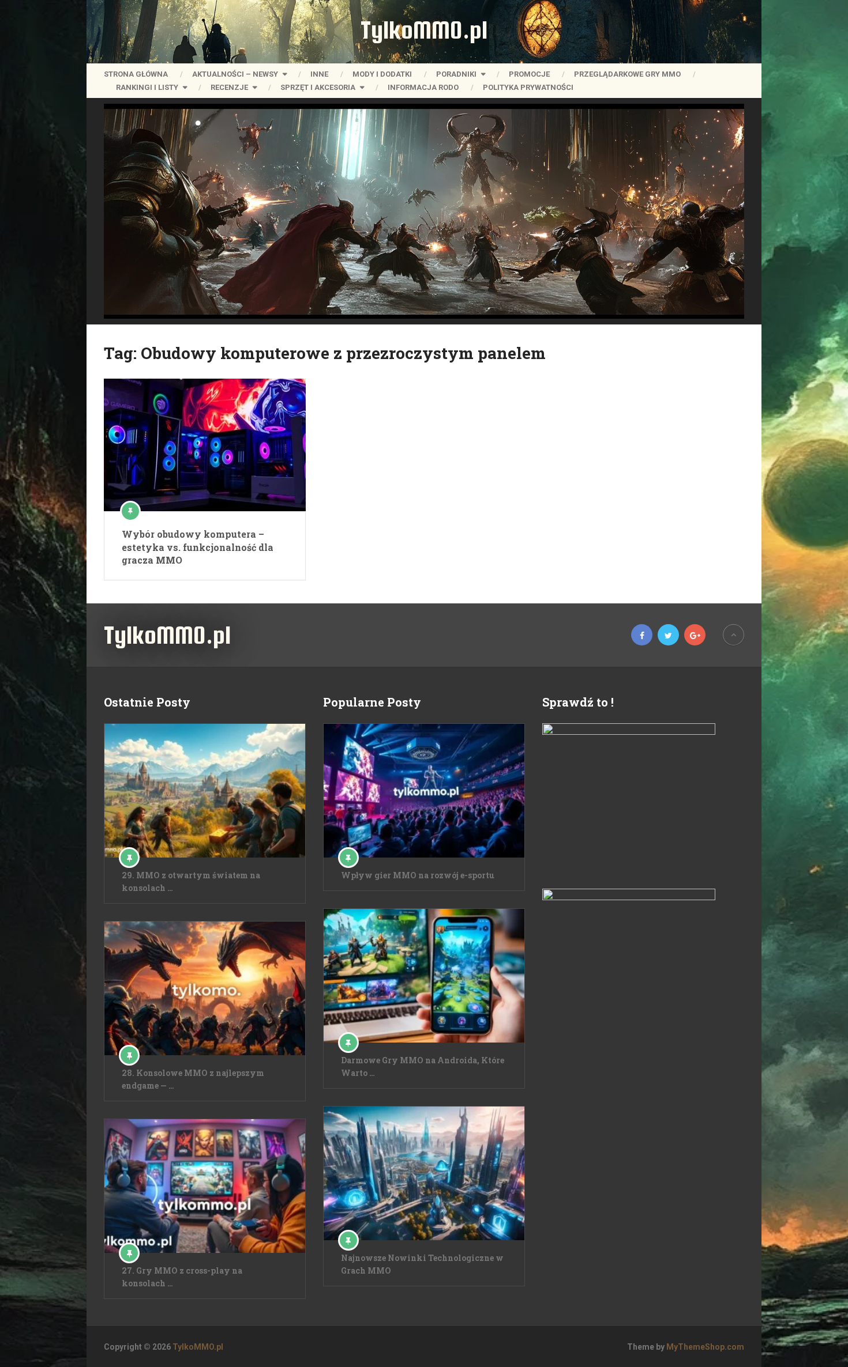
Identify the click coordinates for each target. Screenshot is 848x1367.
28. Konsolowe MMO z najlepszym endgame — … (193, 1079)
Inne (319, 74)
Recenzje (229, 87)
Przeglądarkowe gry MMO (627, 74)
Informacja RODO (423, 87)
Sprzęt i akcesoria (317, 87)
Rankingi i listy (147, 87)
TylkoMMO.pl (424, 30)
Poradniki (456, 74)
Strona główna (136, 74)
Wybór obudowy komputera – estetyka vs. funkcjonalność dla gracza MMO (197, 547)
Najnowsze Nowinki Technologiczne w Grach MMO (422, 1264)
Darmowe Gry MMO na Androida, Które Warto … (422, 1066)
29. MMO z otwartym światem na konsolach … (191, 881)
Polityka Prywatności (528, 87)
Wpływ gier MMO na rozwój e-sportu (417, 875)
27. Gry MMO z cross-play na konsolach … (182, 1277)
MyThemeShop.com (705, 1346)
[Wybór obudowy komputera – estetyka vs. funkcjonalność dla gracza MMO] (205, 445)
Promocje (529, 74)
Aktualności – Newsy (235, 74)
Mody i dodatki (382, 74)
